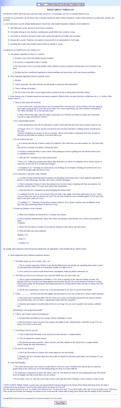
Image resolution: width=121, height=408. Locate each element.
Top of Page (60, 403)
